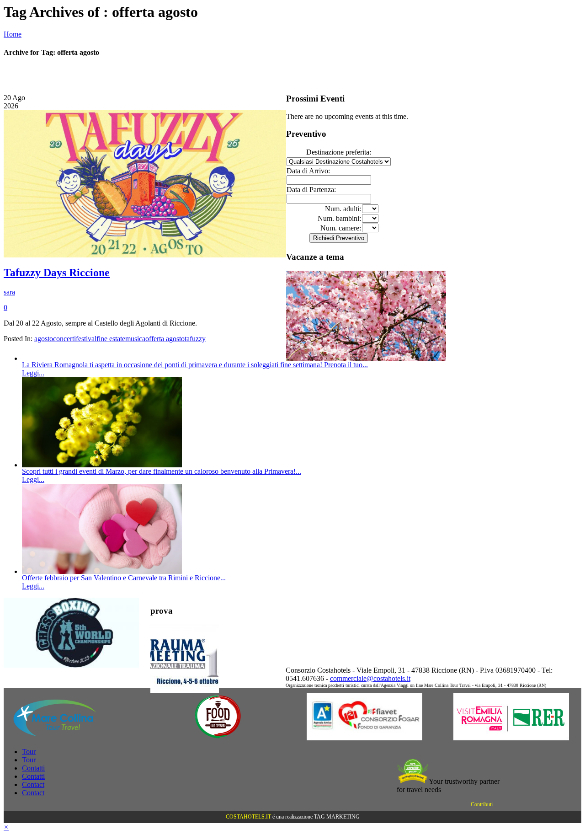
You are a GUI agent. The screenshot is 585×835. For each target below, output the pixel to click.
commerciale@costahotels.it (370, 678)
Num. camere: (340, 228)
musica (135, 339)
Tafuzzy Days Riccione (57, 272)
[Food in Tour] (218, 738)
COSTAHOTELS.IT (248, 817)
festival (86, 339)
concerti (64, 339)
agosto (43, 339)
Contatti (33, 768)
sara (9, 292)
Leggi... (33, 373)
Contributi (482, 804)
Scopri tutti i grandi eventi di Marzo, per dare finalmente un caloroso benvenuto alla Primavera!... (161, 471)
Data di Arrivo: (308, 171)
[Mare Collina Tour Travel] (71, 738)
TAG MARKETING (337, 817)
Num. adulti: (343, 209)
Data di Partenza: (311, 189)
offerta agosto (165, 339)
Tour (29, 751)
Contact (33, 784)
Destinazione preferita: (338, 152)
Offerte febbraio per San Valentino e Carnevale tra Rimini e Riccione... (124, 578)
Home (12, 34)
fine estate (110, 339)
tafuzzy (195, 339)
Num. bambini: (339, 218)
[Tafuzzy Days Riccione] (145, 255)
